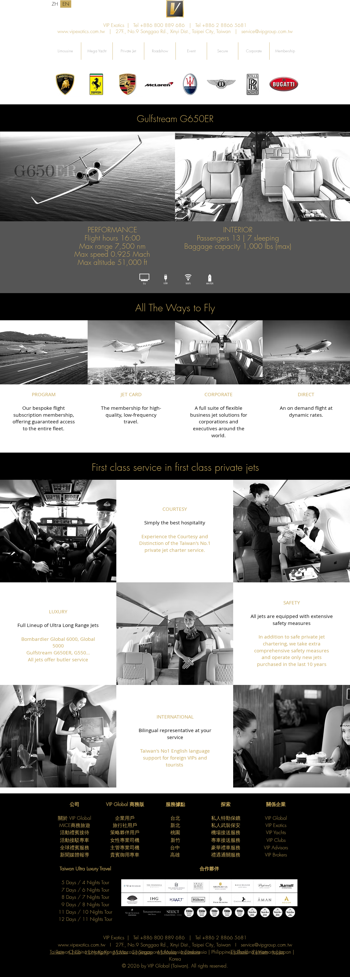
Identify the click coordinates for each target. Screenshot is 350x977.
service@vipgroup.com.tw (267, 31)
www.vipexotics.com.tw (81, 31)
